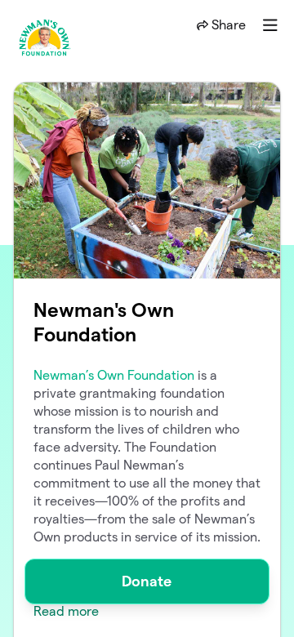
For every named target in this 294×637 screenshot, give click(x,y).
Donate (147, 581)
